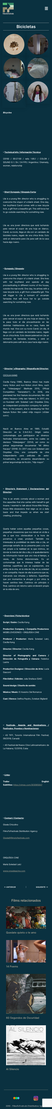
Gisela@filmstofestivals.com (16, 838)
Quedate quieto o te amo (21, 932)
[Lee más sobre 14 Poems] (26, 951)
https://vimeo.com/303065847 (27, 785)
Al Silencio (12, 1069)
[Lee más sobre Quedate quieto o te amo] (26, 917)
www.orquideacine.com (14, 871)
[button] (46, 9)
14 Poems (12, 966)
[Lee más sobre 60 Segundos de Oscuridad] (26, 993)
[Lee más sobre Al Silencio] (26, 1045)
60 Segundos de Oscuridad (22, 1017)
